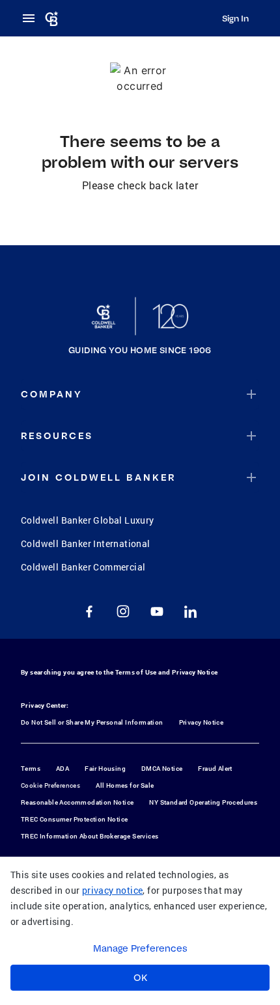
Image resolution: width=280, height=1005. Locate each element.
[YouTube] (157, 611)
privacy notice (112, 890)
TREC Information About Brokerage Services (89, 836)
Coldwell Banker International (85, 543)
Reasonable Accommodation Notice (77, 802)
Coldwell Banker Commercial (83, 567)
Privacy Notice (195, 672)
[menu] (32, 18)
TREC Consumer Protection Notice (74, 819)
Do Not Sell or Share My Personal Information (92, 722)
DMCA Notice (161, 768)
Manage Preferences (140, 948)
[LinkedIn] (191, 611)
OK (140, 978)
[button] (140, 394)
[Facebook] (89, 611)
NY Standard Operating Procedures (203, 802)
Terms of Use (136, 672)
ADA (62, 768)
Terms (30, 768)
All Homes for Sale (125, 785)
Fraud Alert (215, 768)
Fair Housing (105, 768)
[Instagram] (123, 611)
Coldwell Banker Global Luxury (87, 520)
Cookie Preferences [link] (50, 785)
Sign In (235, 18)
